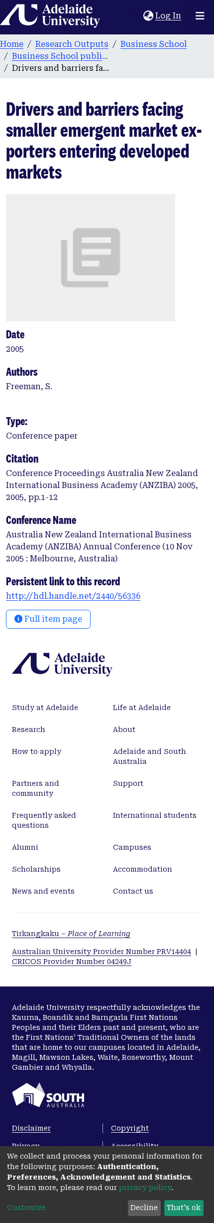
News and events (43, 891)
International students (155, 815)
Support (128, 783)
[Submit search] (135, 16)
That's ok (184, 1208)
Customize (26, 1208)
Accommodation (142, 869)
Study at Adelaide (45, 708)
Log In (168, 15)
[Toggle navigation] (200, 16)
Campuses (132, 847)
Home (11, 44)
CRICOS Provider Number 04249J (71, 962)
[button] (148, 16)
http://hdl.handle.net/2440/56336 (73, 596)
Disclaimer (31, 1128)
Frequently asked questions (44, 820)
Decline (144, 1208)
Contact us (133, 891)
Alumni (25, 847)
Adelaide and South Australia (149, 756)
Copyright (130, 1128)
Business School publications (61, 56)
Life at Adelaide (142, 708)
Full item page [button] (52, 619)
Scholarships (36, 869)
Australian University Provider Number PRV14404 (101, 952)
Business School (153, 44)
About (124, 730)
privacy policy (145, 1188)
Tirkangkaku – (71, 934)
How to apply (36, 751)
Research (28, 730)
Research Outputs (71, 44)
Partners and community (35, 788)
